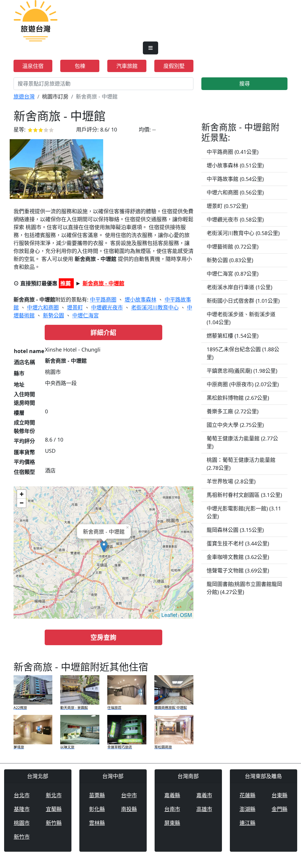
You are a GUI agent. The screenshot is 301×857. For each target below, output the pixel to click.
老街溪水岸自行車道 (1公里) (239, 287)
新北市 (54, 795)
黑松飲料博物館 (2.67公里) (238, 397)
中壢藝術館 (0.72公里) (232, 246)
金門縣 (279, 809)
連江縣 (247, 822)
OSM (186, 614)
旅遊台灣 (24, 96)
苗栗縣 (97, 795)
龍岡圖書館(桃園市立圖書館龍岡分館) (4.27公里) (244, 587)
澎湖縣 (247, 809)
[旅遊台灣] (36, 20)
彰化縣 (97, 809)
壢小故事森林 (140, 299)
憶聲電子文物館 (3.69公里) (238, 570)
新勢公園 (53, 315)
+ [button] (22, 494)
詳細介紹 (103, 332)
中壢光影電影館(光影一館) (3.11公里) (244, 512)
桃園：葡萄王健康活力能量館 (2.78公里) (241, 463)
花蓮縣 (247, 795)
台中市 (129, 795)
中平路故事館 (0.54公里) (235, 178)
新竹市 (22, 836)
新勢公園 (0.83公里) (230, 260)
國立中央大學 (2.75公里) (235, 424)
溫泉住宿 (33, 65)
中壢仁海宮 (85, 315)
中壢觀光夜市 (107, 307)
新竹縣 (54, 822)
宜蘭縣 (54, 809)
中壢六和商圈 (43, 307)
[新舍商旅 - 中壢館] (56, 169)
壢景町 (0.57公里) (227, 205)
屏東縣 (172, 822)
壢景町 (75, 307)
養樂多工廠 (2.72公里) (232, 411)
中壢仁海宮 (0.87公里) (232, 273)
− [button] (22, 503)
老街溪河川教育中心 (155, 307)
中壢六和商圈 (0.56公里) (235, 192)
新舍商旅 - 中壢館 (103, 283)
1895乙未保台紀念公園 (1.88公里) (243, 353)
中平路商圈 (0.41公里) (232, 151)
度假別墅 (174, 65)
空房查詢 (103, 637)
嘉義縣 (172, 795)
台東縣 (279, 795)
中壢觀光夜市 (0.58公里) (235, 219)
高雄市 (204, 809)
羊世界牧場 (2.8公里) (231, 481)
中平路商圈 (103, 299)
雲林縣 (97, 822)
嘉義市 (204, 795)
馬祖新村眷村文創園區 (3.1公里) (244, 494)
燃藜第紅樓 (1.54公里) (232, 335)
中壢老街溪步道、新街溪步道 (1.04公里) (241, 318)
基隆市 (22, 809)
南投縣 (129, 809)
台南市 (172, 809)
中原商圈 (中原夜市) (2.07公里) (243, 384)
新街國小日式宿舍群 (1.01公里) (243, 300)
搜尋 (244, 83)
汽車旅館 (127, 65)
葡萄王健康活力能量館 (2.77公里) (242, 442)
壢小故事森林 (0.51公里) (235, 165)
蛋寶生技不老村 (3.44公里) (238, 543)
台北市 (22, 795)
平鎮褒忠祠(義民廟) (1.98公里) (242, 370)
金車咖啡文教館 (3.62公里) (238, 556)
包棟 (80, 65)
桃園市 (22, 822)
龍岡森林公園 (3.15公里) (235, 529)
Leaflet (169, 614)
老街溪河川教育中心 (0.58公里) (243, 233)
